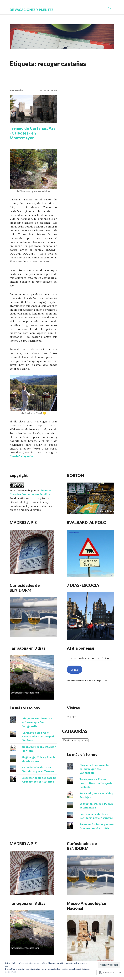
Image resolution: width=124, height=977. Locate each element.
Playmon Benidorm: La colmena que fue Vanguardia (37, 722)
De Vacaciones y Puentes (31, 10)
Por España (16, 90)
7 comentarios (48, 90)
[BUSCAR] (109, 7)
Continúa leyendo (21, 456)
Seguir (74, 669)
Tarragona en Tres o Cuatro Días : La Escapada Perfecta (38, 736)
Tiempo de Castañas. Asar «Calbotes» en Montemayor (33, 133)
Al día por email (81, 648)
